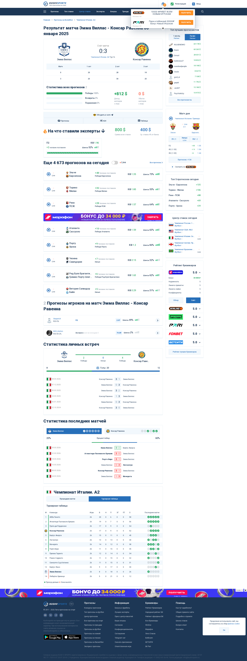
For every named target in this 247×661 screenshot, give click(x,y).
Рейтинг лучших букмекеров (185, 352)
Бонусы (113, 12)
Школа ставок (181, 621)
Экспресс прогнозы (92, 646)
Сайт (193, 300)
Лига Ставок (150, 634)
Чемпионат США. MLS (184, 230)
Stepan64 (57, 319)
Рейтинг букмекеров (153, 608)
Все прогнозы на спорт (93, 621)
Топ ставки (68, 12)
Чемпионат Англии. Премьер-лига (185, 243)
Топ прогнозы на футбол (94, 612)
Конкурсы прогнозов (92, 608)
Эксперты (100, 12)
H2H (104, 121)
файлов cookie (234, 624)
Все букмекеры (151, 621)
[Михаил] (49, 333)
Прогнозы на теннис (92, 638)
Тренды (125, 12)
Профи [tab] (192, 37)
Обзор (176, 300)
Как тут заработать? (184, 608)
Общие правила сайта (185, 612)
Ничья (184, 139)
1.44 (199, 153)
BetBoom (149, 638)
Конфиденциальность (124, 629)
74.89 (119, 333)
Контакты (180, 629)
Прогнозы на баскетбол (93, 642)
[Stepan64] (49, 320)
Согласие (119, 625)
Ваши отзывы (120, 621)
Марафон (149, 629)
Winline (148, 625)
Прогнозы (55, 12)
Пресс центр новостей (124, 616)
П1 (174, 139)
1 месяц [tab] (176, 37)
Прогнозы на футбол (92, 629)
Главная (46, 20)
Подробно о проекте (184, 616)
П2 (195, 139)
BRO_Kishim (58, 331)
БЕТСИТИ (149, 642)
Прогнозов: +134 (184, 160)
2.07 (118, 320)
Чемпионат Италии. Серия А (185, 236)
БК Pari (148, 646)
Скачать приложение (123, 642)
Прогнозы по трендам (93, 625)
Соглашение (120, 634)
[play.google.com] (52, 637)
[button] (163, 4)
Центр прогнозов (91, 616)
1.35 (199, 146)
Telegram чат (120, 638)
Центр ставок (85, 12)
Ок (224, 630)
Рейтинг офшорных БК (154, 616)
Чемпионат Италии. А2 (85, 20)
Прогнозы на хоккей (92, 634)
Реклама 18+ (137, 16)
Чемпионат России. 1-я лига (185, 223)
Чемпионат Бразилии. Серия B (185, 249)
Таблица (144, 121)
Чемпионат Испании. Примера (187, 119)
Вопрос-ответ (181, 625)
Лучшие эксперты (122, 612)
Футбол (178, 226)
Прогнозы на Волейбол (63, 20)
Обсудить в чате (101, 115)
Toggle (115, 162)
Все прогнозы (155, 163)
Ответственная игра (123, 646)
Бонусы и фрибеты (122, 608)
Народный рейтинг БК (154, 612)
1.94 (199, 149)
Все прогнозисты (185, 100)
